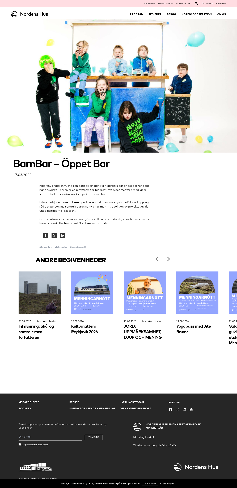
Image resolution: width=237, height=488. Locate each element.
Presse (74, 402)
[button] (158, 259)
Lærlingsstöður (132, 402)
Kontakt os (183, 3)
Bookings (149, 3)
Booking (25, 408)
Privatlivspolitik (168, 483)
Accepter (150, 483)
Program (136, 14)
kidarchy (62, 247)
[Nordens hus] (38, 14)
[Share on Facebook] (45, 235)
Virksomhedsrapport (135, 408)
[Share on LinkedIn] (62, 235)
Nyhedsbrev (165, 3)
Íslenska (207, 3)
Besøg (171, 14)
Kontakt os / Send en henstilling (92, 408)
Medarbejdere (29, 402)
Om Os (221, 14)
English (221, 3)
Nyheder (155, 14)
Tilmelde (93, 437)
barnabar (46, 247)
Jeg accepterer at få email (35, 444)
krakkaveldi (79, 247)
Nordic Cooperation (197, 14)
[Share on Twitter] (54, 235)
